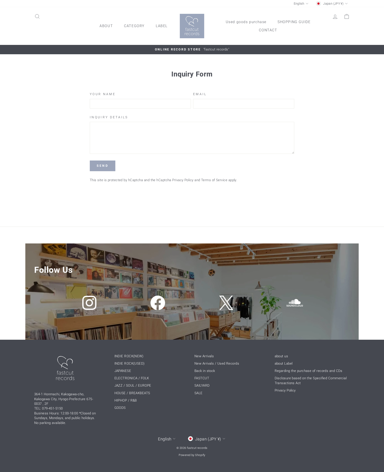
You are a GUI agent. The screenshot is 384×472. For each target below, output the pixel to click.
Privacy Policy (182, 180)
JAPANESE (122, 371)
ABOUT (106, 26)
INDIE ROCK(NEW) (129, 356)
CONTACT (268, 30)
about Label (284, 364)
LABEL (162, 26)
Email (200, 94)
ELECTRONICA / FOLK (131, 378)
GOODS (120, 408)
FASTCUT (201, 378)
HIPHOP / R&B (125, 400)
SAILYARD (202, 386)
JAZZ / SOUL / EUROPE (132, 386)
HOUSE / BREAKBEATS (132, 393)
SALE (198, 393)
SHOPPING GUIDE (294, 22)
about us (281, 356)
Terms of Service (214, 180)
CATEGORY (134, 26)
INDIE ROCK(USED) (129, 364)
